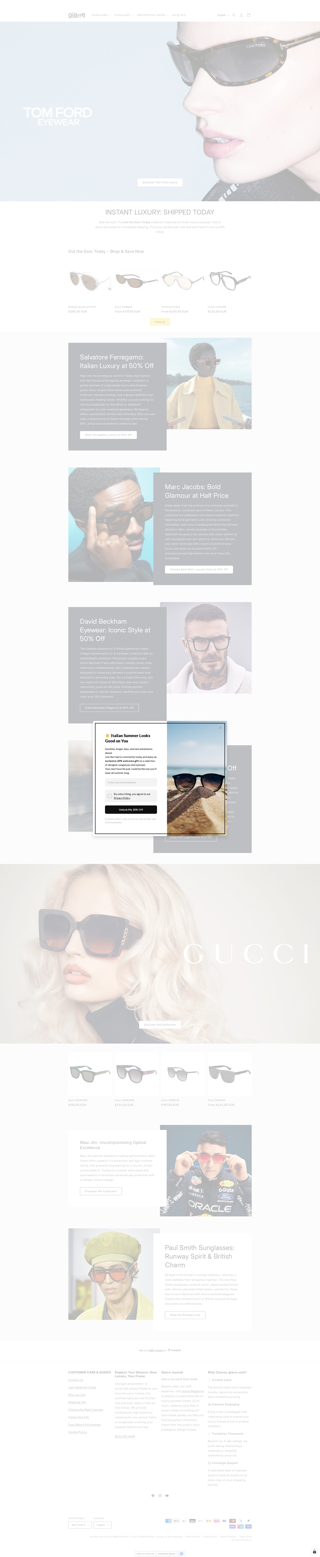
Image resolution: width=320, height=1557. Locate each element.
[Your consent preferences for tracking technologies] (314, 1551)
